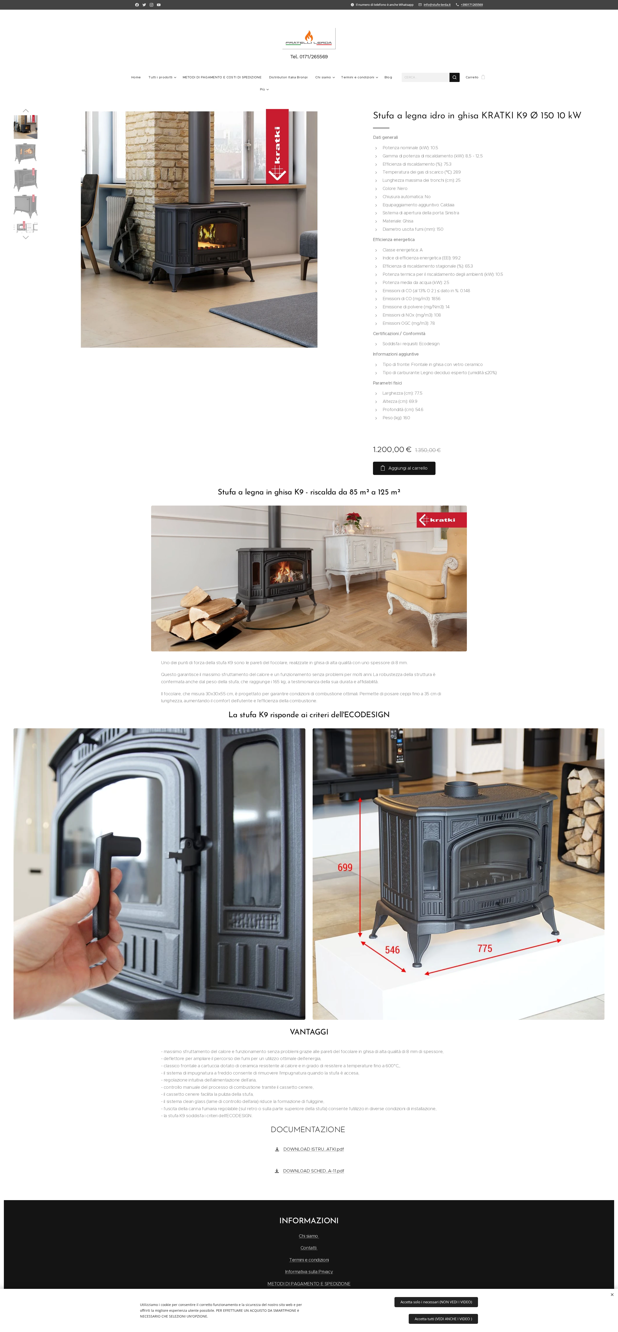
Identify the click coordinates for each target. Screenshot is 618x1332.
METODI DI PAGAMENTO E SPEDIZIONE (309, 1283)
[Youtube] (159, 5)
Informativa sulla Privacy (309, 1271)
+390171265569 (472, 4)
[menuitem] (138, 77)
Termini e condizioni (309, 1260)
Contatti (309, 1248)
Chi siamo (309, 1236)
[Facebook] (137, 5)
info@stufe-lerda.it (437, 4)
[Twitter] (144, 5)
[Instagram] (151, 5)
